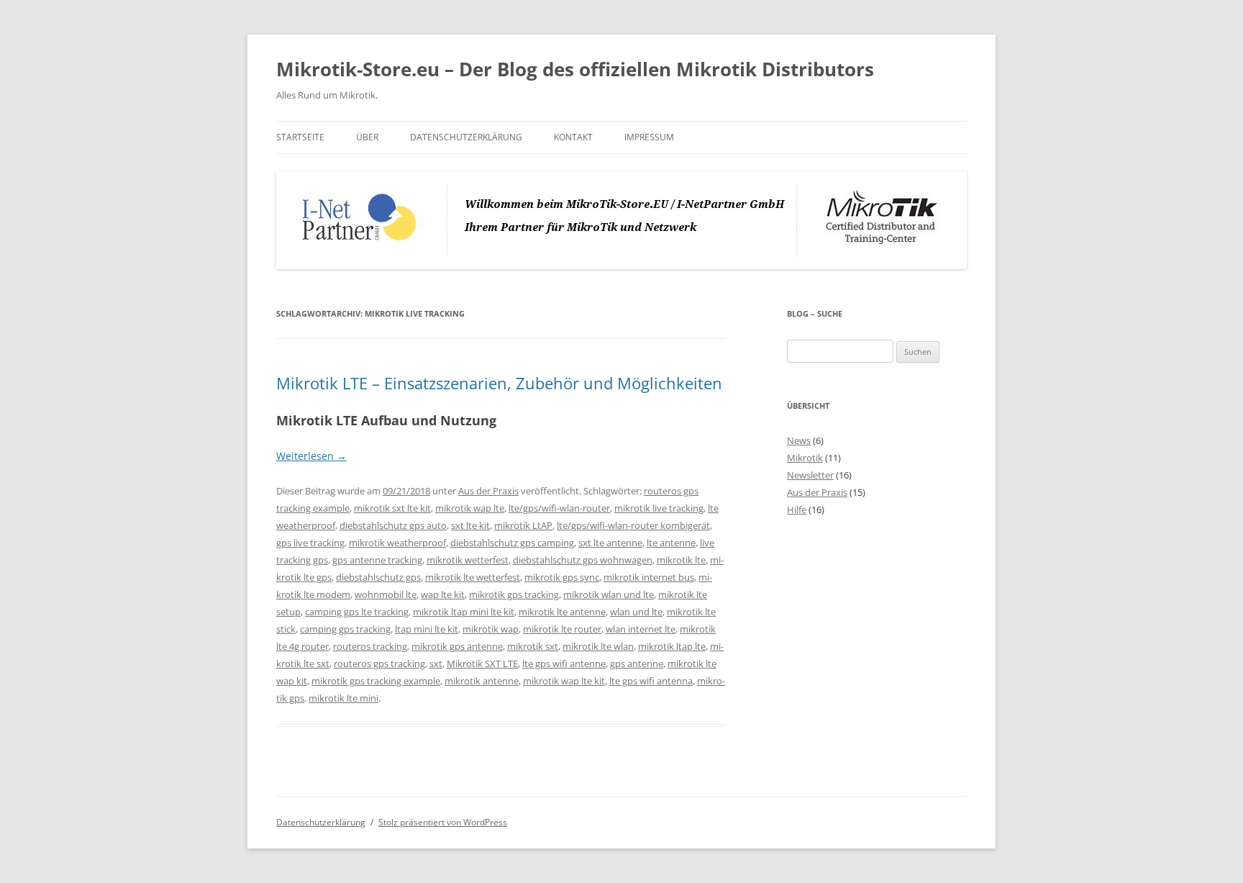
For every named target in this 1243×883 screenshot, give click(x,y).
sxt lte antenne (610, 542)
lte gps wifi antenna (651, 680)
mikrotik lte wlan (598, 646)
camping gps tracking (345, 628)
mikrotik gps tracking (514, 594)
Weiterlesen (311, 456)
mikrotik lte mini (343, 698)
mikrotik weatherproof (397, 542)
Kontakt (573, 137)
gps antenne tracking (377, 559)
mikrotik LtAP (523, 525)
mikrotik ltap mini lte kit (463, 611)
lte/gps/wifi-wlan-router (559, 508)
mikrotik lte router (562, 628)
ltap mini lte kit (426, 628)
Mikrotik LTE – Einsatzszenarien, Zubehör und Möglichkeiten (499, 383)
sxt (435, 663)
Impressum (649, 137)
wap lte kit (443, 594)
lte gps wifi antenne (564, 663)
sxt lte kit (470, 525)
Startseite (300, 137)
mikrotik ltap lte (672, 646)
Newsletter (810, 474)
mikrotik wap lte (469, 508)
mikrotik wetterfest (468, 559)
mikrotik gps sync (561, 577)
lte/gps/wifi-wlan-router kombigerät (633, 525)
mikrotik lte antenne (562, 611)
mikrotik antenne (482, 680)
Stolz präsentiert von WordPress (442, 822)
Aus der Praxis (488, 490)
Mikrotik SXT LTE (482, 663)
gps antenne (636, 663)
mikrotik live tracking (659, 508)
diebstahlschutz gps (378, 577)
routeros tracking (370, 646)
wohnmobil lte (385, 594)
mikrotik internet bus (649, 577)
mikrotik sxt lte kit (392, 508)
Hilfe (796, 509)
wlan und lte (636, 611)
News (799, 440)
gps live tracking (310, 542)
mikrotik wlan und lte (608, 594)
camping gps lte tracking (357, 611)
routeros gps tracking (379, 663)
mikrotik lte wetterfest (472, 577)
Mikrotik (805, 457)
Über (367, 137)
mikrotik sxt (532, 646)
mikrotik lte (681, 559)
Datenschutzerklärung (466, 137)
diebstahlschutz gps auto (393, 525)
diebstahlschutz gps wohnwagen (582, 559)
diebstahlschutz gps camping (512, 542)
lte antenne (671, 542)
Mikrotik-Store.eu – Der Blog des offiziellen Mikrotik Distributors (575, 69)
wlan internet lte (640, 628)
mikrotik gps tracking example (375, 680)
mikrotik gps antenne (457, 646)
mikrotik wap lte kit (564, 680)
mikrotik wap (491, 628)
